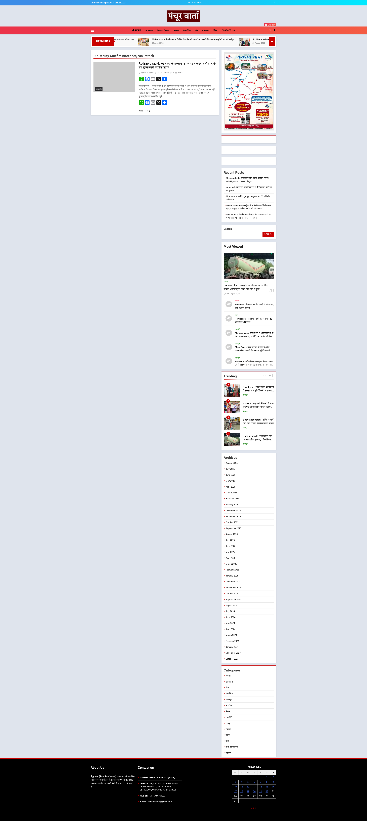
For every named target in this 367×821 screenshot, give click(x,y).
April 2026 (230, 487)
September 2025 (233, 528)
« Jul (253, 808)
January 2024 (232, 647)
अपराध (176, 30)
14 (260, 786)
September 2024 (233, 599)
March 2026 (231, 492)
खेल (196, 30)
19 (248, 791)
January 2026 (232, 504)
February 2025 (232, 569)
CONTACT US (228, 30)
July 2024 (230, 611)
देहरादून (226, 281)
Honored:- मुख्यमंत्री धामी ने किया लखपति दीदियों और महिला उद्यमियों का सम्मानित (258, 391)
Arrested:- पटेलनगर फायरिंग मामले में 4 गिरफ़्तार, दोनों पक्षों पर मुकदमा (257, 440)
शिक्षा (227, 741)
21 (260, 791)
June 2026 (230, 475)
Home (138, 30)
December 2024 (233, 581)
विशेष (215, 30)
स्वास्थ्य (228, 753)
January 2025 (232, 575)
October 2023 (232, 659)
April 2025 (230, 558)
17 (235, 791)
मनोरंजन (205, 30)
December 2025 (233, 510)
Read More (143, 110)
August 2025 (232, 534)
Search (228, 228)
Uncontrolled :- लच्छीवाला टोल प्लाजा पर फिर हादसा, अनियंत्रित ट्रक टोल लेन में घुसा (257, 423)
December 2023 (233, 653)
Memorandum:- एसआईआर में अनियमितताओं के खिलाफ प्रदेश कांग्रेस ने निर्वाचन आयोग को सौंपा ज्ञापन (254, 336)
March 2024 (231, 635)
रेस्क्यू (244, 411)
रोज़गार (228, 729)
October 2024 (232, 593)
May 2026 (230, 481)
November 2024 (233, 587)
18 (241, 791)
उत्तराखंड (149, 30)
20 (254, 791)
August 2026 (232, 463)
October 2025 (232, 522)
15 (267, 786)
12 (248, 786)
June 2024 (230, 617)
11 (241, 786)
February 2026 (232, 498)
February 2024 (232, 641)
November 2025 (233, 516)
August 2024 (232, 605)
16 (273, 786)
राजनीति (237, 329)
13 (254, 786)
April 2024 (230, 629)
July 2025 (230, 540)
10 (235, 786)
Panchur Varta (147, 72)
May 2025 (230, 552)
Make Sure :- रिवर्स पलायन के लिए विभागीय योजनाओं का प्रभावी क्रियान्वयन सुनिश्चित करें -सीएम (152, 39)
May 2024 (230, 623)
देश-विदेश (187, 30)
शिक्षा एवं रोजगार (163, 30)
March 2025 (231, 564)
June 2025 (230, 546)
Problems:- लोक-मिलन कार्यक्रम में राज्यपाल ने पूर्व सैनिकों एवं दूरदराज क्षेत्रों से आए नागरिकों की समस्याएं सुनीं (257, 39)
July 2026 (230, 469)
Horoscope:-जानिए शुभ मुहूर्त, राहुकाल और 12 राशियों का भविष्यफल (236, 3)
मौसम (228, 711)
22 (267, 791)
